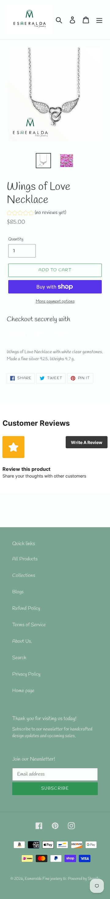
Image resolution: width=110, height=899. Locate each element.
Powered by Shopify (84, 878)
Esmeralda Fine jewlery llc (46, 878)
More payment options (55, 301)
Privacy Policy (26, 674)
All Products (25, 559)
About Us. (22, 641)
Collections (23, 575)
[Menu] (99, 20)
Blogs (18, 592)
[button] (36, 213)
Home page (23, 691)
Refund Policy (26, 608)
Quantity (15, 239)
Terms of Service (29, 625)
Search (19, 658)
